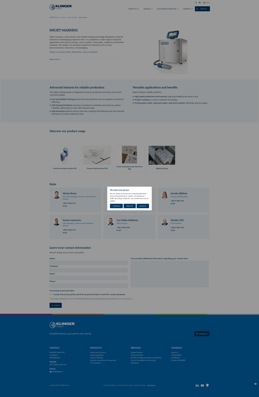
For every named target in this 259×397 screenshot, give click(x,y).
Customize (116, 206)
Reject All (130, 206)
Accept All (142, 206)
